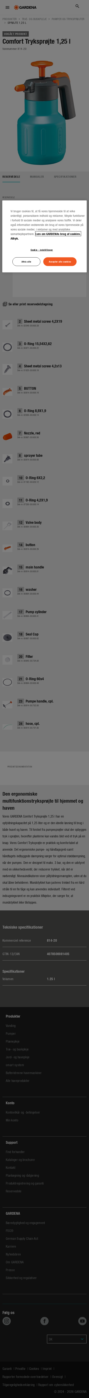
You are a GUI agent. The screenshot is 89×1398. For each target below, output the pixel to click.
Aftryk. (15, 238)
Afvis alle (26, 261)
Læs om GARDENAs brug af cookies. (58, 233)
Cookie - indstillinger (42, 249)
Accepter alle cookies (60, 261)
